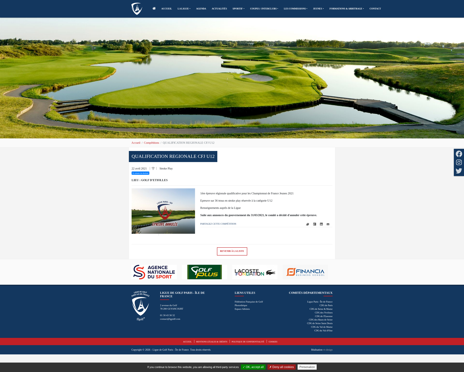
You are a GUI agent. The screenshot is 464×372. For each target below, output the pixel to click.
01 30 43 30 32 (167, 315)
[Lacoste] (221, 272)
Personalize (307, 367)
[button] (184, 8)
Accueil (135, 142)
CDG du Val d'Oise (323, 330)
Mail (328, 224)
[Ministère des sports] (321, 272)
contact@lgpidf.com (170, 319)
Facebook (314, 224)
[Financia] (271, 272)
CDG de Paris (326, 305)
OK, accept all (254, 367)
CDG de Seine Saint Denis (320, 323)
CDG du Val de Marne (322, 327)
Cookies (273, 342)
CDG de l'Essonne (324, 316)
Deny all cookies (283, 367)
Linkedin (321, 224)
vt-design (328, 349)
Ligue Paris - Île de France (320, 301)
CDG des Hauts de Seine (321, 319)
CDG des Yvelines (324, 312)
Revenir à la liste (232, 251)
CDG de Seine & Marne (321, 309)
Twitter (307, 224)
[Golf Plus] (170, 272)
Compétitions (151, 142)
